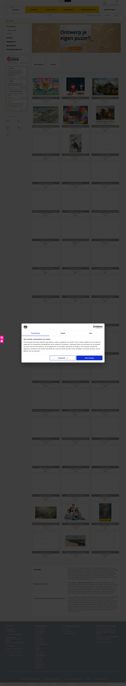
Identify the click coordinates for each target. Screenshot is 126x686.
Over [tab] (90, 333)
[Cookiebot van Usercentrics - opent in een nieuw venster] (94, 327)
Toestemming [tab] (35, 333)
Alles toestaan (89, 358)
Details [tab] (63, 333)
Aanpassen (61, 358)
